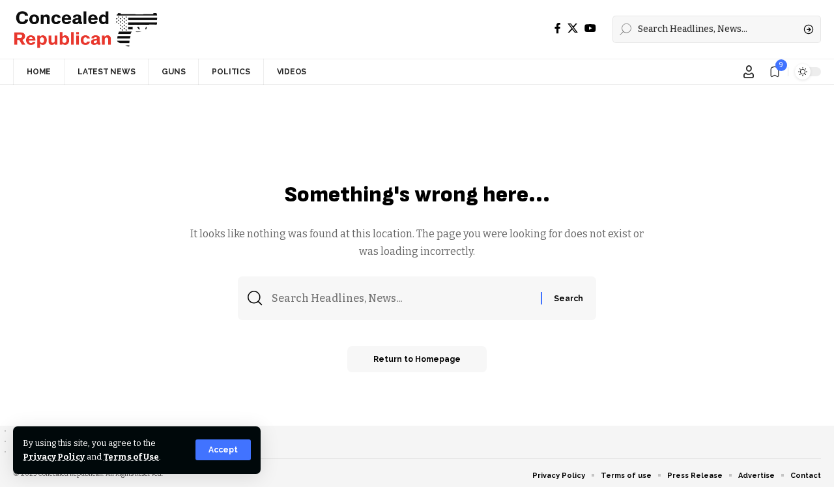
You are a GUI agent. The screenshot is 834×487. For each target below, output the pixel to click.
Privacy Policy (54, 457)
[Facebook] (557, 28)
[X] (572, 28)
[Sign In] (748, 71)
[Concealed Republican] (85, 29)
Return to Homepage (417, 359)
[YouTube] (590, 28)
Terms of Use (131, 457)
